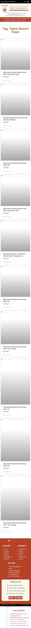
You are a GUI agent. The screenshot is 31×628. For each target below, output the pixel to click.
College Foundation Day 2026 (18, 614)
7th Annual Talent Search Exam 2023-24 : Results (14, 348)
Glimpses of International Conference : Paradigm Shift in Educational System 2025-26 (19, 621)
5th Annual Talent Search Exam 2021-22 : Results (14, 524)
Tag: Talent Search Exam (15, 30)
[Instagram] (13, 597)
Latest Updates (19, 610)
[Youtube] (17, 597)
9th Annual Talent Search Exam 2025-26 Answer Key (14, 73)
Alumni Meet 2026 (15, 616)
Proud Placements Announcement (19, 617)
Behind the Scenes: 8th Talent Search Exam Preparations (14, 255)
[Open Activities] (21, 18)
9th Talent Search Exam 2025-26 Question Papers (15, 119)
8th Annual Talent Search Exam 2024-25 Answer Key (14, 210)
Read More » (6, 76)
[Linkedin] (20, 597)
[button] (19, 607)
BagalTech (28, 605)
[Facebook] (10, 597)
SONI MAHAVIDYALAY (18, 10)
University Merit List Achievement (19, 625)
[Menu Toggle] (28, 1)
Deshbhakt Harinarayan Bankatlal (18, 8)
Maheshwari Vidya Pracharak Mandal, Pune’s (19, 6)
